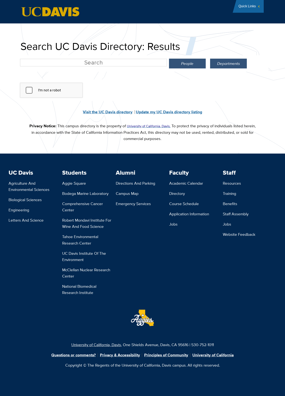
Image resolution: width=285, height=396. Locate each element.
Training (229, 193)
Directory (177, 193)
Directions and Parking (135, 183)
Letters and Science (26, 220)
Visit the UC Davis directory (107, 112)
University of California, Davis (96, 345)
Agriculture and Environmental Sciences (29, 186)
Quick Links (247, 6)
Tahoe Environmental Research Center (80, 240)
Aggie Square (74, 183)
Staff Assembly (235, 214)
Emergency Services (133, 204)
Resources (232, 183)
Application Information (189, 214)
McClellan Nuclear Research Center (86, 273)
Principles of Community (166, 355)
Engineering (19, 210)
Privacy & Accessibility (120, 355)
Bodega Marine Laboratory (85, 193)
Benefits (230, 204)
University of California (213, 355)
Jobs (173, 224)
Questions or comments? (73, 355)
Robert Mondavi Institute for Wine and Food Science (86, 223)
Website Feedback (239, 234)
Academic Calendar (186, 183)
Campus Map (127, 193)
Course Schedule (184, 204)
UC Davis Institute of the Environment (84, 256)
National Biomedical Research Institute (79, 289)
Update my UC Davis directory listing (169, 112)
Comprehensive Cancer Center (82, 207)
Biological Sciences (25, 200)
